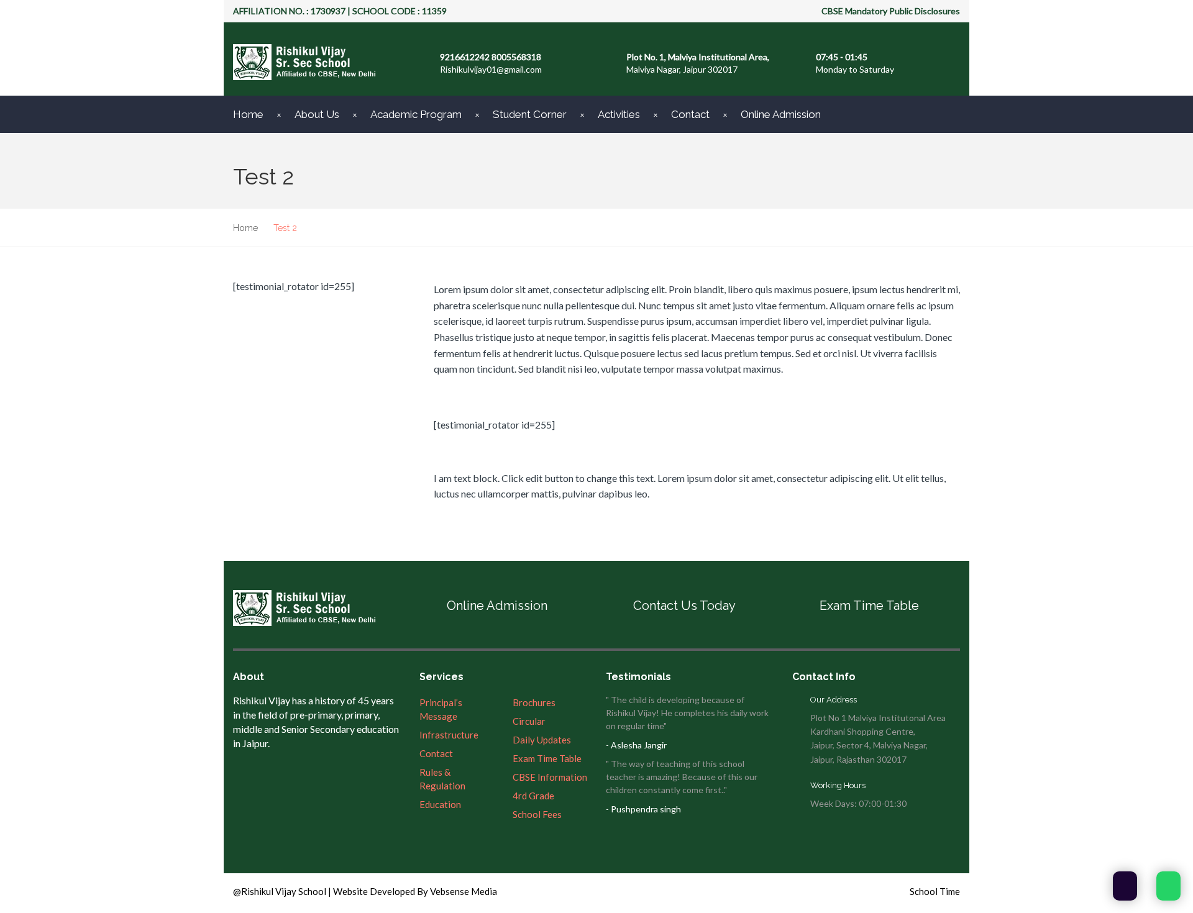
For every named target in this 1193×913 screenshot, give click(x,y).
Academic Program (416, 114)
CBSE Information (550, 777)
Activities (619, 114)
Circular (529, 721)
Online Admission (781, 114)
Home (248, 114)
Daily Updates (542, 739)
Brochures (534, 702)
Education (440, 804)
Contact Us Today (684, 605)
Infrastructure (448, 734)
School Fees (537, 814)
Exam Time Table (869, 605)
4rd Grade (533, 795)
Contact (690, 114)
